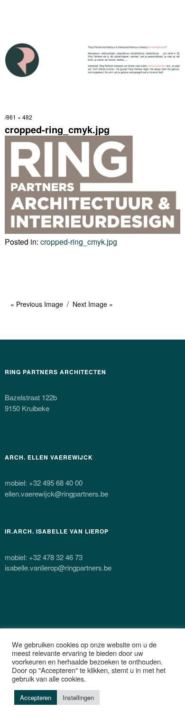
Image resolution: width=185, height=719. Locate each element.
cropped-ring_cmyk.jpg (78, 241)
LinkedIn (113, 614)
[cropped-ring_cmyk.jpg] (92, 230)
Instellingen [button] (78, 697)
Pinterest (88, 614)
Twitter (13, 614)
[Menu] (16, 12)
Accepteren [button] (35, 697)
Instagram (63, 614)
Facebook (38, 614)
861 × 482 (19, 117)
